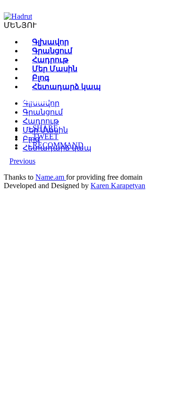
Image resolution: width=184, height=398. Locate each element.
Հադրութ (50, 60)
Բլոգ (41, 78)
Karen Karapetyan (118, 186)
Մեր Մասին (54, 69)
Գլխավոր (50, 42)
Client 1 (34, 98)
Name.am (50, 177)
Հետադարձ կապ (66, 87)
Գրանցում (52, 51)
